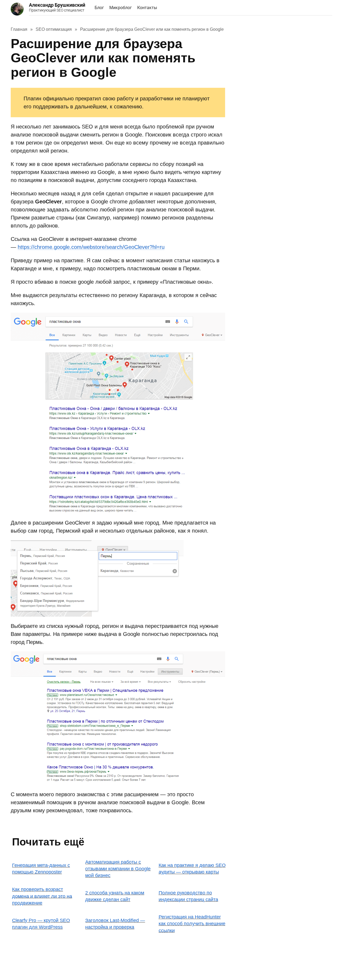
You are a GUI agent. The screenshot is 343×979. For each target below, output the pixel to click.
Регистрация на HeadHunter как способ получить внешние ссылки (192, 923)
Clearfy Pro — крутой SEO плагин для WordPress (41, 924)
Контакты (147, 7)
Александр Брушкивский (57, 7)
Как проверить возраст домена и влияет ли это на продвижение (42, 896)
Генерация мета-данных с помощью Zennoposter (41, 869)
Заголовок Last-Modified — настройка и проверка (115, 924)
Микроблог (120, 7)
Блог (99, 7)
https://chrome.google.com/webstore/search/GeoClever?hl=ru (91, 247)
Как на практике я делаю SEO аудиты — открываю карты (192, 869)
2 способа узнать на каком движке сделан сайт (114, 896)
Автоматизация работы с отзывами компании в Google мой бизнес (118, 868)
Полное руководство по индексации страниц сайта (188, 896)
